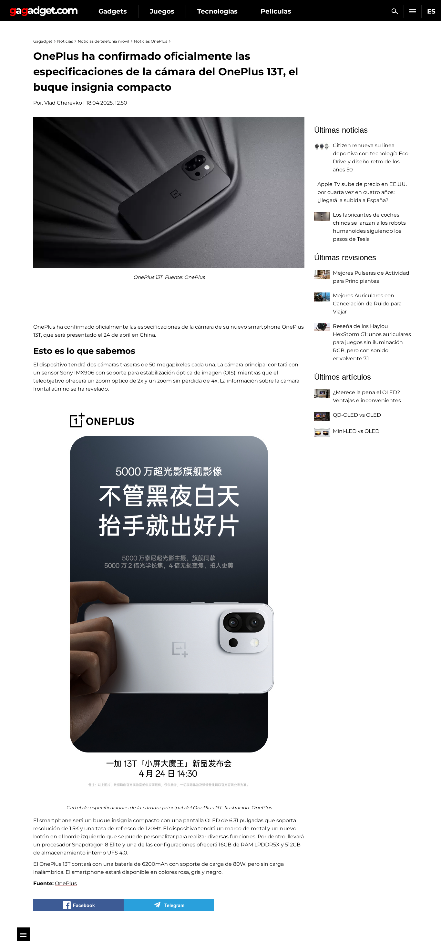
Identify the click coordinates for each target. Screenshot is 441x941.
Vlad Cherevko (63, 103)
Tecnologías (217, 11)
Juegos (162, 11)
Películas (276, 11)
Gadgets (112, 11)
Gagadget (43, 8)
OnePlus (66, 883)
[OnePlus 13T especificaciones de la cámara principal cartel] (168, 601)
